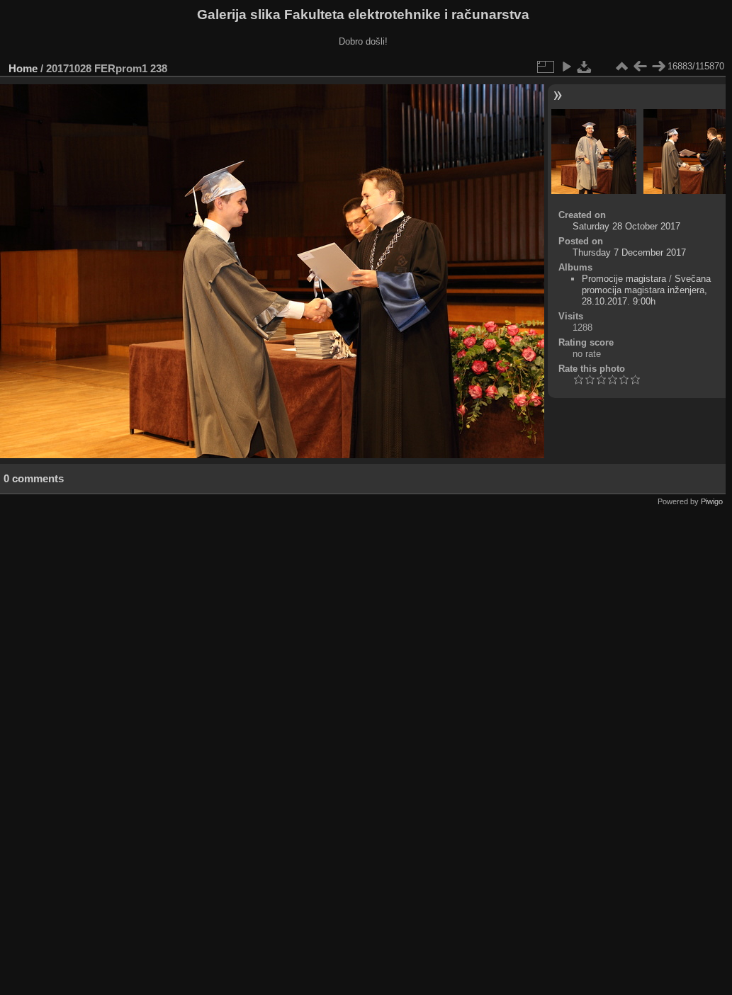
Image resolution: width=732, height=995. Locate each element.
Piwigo (712, 501)
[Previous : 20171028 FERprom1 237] (640, 66)
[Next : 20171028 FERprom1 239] (658, 66)
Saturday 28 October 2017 (626, 226)
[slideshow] (566, 66)
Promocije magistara (624, 278)
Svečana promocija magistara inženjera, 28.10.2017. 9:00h (646, 290)
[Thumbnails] (621, 66)
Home (23, 68)
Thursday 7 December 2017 (629, 252)
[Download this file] (584, 66)
